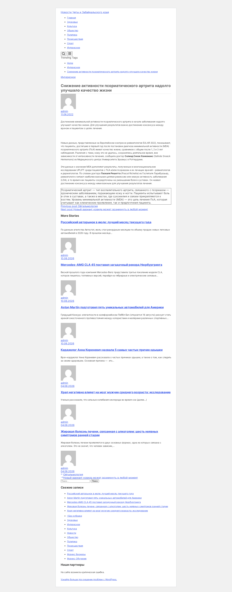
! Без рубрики (74, 515)
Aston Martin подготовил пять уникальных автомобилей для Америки (112, 307)
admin (64, 111)
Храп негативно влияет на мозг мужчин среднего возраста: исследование (116, 392)
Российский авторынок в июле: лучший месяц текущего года (106, 222)
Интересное (73, 47)
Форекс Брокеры (76, 554)
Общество (72, 30)
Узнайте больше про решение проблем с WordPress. (89, 579)
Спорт (70, 43)
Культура (72, 26)
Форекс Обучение (76, 558)
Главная (71, 17)
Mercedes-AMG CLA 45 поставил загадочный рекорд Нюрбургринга (111, 265)
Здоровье (72, 22)
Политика (72, 34)
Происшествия (75, 39)
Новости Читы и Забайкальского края (85, 12)
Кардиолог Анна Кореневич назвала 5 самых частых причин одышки (112, 350)
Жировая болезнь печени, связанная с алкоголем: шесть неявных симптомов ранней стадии (117, 506)
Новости (71, 533)
